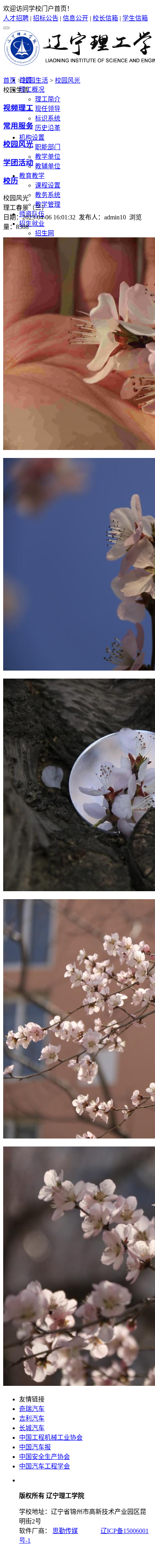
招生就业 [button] (32, 223)
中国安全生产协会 (44, 1456)
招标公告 (45, 18)
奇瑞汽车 (32, 1408)
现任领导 (47, 108)
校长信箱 (105, 18)
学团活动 (18, 162)
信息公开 (75, 18)
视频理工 (18, 108)
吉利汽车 (32, 1418)
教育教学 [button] (32, 175)
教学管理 (47, 204)
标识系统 (47, 118)
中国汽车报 (35, 1447)
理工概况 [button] (32, 89)
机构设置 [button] (32, 137)
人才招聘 (16, 18)
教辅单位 (47, 166)
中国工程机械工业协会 (51, 1437)
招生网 (44, 233)
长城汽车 (32, 1428)
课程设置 (47, 185)
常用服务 (18, 126)
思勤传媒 (65, 1530)
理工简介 (47, 99)
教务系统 (47, 194)
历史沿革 (47, 127)
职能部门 (47, 147)
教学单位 (47, 156)
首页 (9, 80)
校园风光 (67, 80)
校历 (10, 181)
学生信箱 (135, 18)
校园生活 (35, 80)
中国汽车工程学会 (44, 1466)
